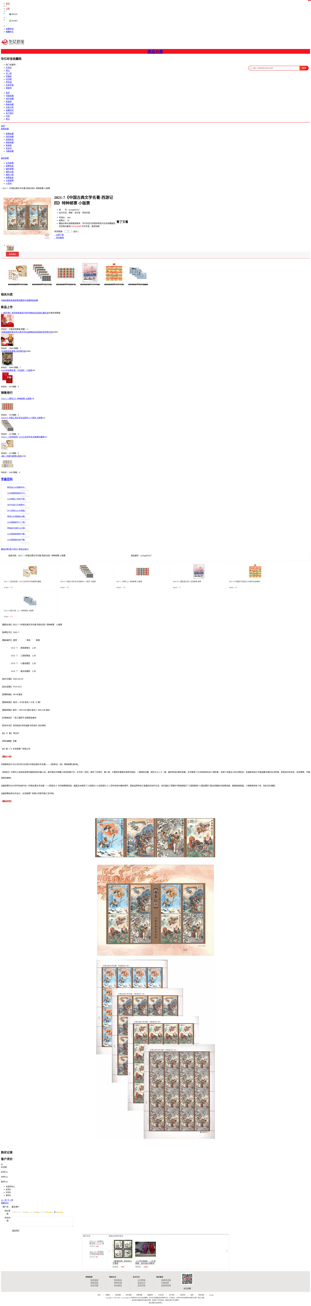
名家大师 (10, 107)
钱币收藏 (10, 99)
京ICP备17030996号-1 (155, 1302)
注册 (8, 9)
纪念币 (9, 148)
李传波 (9, 82)
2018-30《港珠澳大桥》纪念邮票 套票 (187, 581)
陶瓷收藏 (10, 104)
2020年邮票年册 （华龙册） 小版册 (17, 370)
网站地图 (201, 1295)
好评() (8, 1189)
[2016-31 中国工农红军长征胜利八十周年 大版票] (42, 272)
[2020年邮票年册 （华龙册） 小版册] (7, 384)
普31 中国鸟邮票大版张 (12, 456)
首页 (8, 93)
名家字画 (10, 85)
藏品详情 (5, 549)
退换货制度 (166, 1285)
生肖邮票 (10, 163)
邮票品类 (10, 178)
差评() (8, 1195)
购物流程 (94, 1283)
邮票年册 (10, 166)
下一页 (10, 1200)
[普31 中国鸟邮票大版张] (7, 470)
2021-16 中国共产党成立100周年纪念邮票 (244, 581)
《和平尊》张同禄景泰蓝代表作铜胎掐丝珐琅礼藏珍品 (25, 313)
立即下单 (60, 235)
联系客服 (94, 1280)
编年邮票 (5, 158)
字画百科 (7, 479)
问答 (8, 116)
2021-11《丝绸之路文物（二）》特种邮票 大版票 (96, 1243)
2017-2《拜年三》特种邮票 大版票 (16, 399)
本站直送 (118, 1285)
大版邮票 (10, 181)
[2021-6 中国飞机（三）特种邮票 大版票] (138, 272)
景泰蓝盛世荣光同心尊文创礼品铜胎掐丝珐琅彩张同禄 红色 (27, 332)
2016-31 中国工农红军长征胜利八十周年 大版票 (22, 418)
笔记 (8, 119)
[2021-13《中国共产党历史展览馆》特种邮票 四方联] (86, 1256)
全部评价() (10, 1187)
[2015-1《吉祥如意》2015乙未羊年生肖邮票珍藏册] (18, 272)
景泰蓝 (9, 102)
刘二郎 (9, 73)
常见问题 (94, 1285)
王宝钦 (9, 68)
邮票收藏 (5, 129)
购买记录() (24, 549)
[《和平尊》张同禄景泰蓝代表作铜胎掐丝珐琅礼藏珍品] (7, 326)
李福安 (9, 76)
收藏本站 (10, 29)
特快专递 (118, 1283)
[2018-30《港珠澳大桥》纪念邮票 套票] (90, 272)
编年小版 (10, 175)
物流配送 (118, 1280)
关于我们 (10, 113)
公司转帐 (141, 1280)
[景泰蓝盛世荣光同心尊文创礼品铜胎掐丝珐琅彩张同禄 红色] (7, 345)
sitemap (211, 1295)
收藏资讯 (10, 110)
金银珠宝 (10, 140)
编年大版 (10, 172)
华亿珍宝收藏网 (13, 45)
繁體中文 (10, 32)
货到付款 (141, 1285)
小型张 (9, 183)
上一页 (4, 1200)
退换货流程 (166, 1280)
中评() (8, 1192)
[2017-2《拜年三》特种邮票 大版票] (66, 272)
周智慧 (9, 88)
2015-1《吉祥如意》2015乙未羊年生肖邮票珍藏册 (23, 437)
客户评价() (13, 549)
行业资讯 (161, 1295)
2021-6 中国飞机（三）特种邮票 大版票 (19, 611)
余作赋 (9, 79)
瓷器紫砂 (150, 1295)
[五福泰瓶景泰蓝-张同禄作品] (7, 365)
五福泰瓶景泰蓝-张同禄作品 (14, 351)
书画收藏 (10, 96)
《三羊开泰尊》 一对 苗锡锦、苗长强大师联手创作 (145, 1263)
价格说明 (165, 1283)
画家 (191, 1295)
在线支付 (141, 1283)
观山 (8, 71)
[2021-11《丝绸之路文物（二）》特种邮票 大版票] (86, 1246)
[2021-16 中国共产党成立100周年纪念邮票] (114, 272)
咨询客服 (60, 238)
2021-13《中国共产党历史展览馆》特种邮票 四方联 (96, 1254)
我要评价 (5, 1203)
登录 (8, 4)
